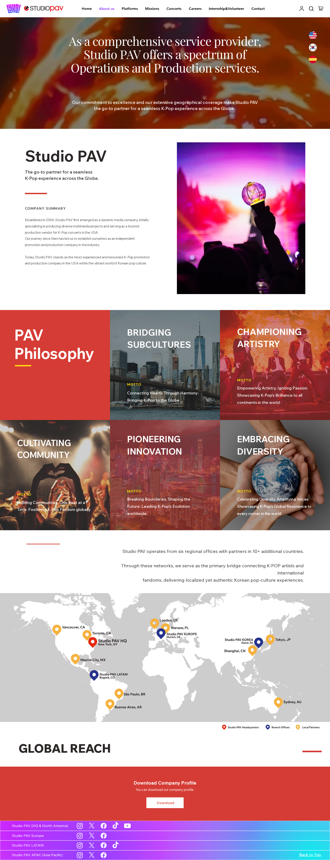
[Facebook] (104, 826)
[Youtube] (127, 826)
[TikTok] (115, 826)
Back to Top (310, 854)
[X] (92, 826)
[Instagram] (80, 826)
